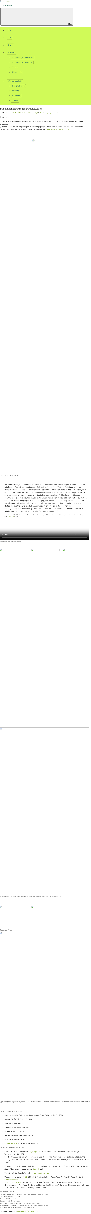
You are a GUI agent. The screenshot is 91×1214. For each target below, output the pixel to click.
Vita (9, 38)
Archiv (15, 100)
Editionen (16, 96)
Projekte (11, 52)
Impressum (21, 1211)
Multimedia (17, 72)
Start (10, 30)
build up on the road (13, 1182)
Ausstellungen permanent (23, 57)
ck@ (36, 113)
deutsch (11, 516)
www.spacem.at (11, 1179)
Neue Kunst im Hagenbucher (58, 129)
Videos (15, 67)
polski (37, 1151)
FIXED (25, 1177)
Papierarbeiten (18, 86)
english (32, 1151)
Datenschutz (33, 1211)
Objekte (15, 91)
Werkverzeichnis (15, 81)
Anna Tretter (7, 5)
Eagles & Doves (11, 1143)
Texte (10, 45)
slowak (47, 1173)
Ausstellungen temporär (22, 62)
